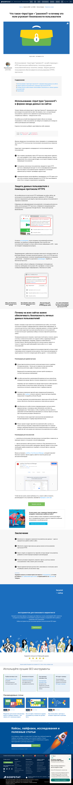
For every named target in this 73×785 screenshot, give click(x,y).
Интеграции (39, 771)
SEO (35, 1)
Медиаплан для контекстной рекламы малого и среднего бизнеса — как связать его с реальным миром (13, 715)
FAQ (48, 774)
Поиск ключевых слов (10, 679)
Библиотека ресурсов (17, 1)
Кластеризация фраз (29, 771)
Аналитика (52, 1)
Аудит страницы (28, 768)
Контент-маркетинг (45, 1)
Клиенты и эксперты (18, 768)
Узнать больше (18, 755)
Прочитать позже (49, 7)
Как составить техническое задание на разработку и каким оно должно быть (36, 715)
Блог (12, 1)
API (48, 769)
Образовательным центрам (19, 770)
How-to (39, 1)
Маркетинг (57, 1)
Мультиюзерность (40, 765)
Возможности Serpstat (27, 679)
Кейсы (31, 1)
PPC (62, 1)
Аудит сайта (28, 767)
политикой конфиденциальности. (33, 748)
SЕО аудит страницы (61, 684)
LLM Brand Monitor (29, 773)
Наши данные (17, 764)
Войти (71, 1)
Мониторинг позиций (29, 764)
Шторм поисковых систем (41, 769)
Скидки (16, 767)
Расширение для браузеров (41, 768)
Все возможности (17, 761)
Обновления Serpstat (25, 1)
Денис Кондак (12, 709)
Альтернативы (17, 771)
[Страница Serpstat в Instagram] (12, 769)
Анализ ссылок (28, 765)
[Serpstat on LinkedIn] (4, 771)
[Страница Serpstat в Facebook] (10, 769)
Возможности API (28, 770)
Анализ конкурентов (29, 761)
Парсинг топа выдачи (40, 762)
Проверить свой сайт (46, 497)
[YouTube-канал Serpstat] (4, 769)
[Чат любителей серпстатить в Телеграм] (7, 769)
